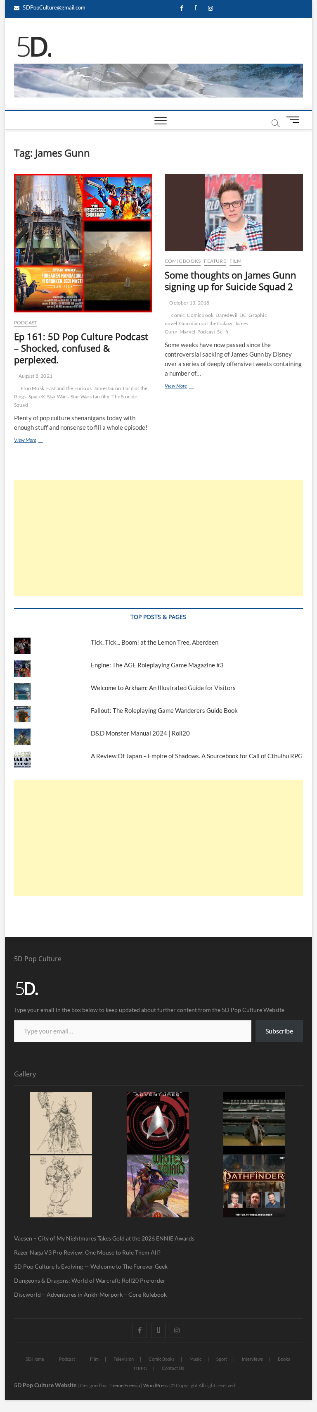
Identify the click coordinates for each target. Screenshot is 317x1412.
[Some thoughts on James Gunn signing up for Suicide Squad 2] (234, 212)
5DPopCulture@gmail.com (53, 7)
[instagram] (210, 8)
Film (235, 261)
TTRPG (140, 1368)
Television (124, 1359)
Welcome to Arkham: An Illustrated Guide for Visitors (163, 687)
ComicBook (200, 315)
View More (35, 439)
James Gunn (107, 388)
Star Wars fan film (90, 396)
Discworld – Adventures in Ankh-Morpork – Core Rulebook (90, 1294)
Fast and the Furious (69, 388)
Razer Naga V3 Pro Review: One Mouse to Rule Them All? (87, 1252)
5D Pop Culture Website (46, 1384)
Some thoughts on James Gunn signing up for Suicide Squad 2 (230, 281)
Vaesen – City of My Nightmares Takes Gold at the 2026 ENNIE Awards (104, 1238)
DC (242, 315)
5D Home (35, 1359)
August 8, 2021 (35, 376)
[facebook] (182, 8)
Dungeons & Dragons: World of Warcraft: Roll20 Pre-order (90, 1280)
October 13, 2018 (188, 303)
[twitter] (196, 8)
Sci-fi (222, 332)
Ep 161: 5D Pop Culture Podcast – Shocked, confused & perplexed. (81, 348)
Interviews (252, 1359)
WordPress (155, 1385)
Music (195, 1359)
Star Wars (58, 396)
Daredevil (226, 315)
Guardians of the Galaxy (206, 323)
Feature (215, 261)
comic (178, 315)
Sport (221, 1359)
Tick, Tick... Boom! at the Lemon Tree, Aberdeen (154, 642)
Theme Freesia (124, 1385)
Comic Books (183, 261)
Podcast (25, 322)
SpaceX (36, 396)
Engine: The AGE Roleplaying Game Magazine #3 (157, 665)
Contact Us (173, 1368)
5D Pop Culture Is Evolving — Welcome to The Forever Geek (91, 1266)
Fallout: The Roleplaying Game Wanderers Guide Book (165, 710)
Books (284, 1359)
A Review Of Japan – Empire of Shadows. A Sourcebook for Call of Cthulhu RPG (197, 756)
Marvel (187, 332)
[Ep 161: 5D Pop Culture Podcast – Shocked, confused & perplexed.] (83, 243)
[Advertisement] (158, 538)
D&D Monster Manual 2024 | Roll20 (140, 733)
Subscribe (279, 1031)
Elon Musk (32, 388)
